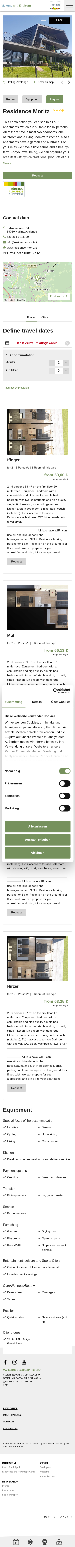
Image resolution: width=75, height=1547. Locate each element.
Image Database (12, 1415)
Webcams (44, 1472)
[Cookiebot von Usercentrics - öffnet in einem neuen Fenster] (53, 690)
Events (5, 1486)
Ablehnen (37, 852)
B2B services (10, 1428)
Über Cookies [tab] (60, 701)
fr (70, 1517)
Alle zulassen (37, 826)
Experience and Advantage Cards (18, 1472)
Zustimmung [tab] (13, 701)
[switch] (64, 783)
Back (59, 20)
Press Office (10, 1408)
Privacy (59, 1444)
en (57, 1517)
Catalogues (45, 1467)
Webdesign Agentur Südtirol (8, 1517)
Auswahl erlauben (37, 839)
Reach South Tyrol (11, 1467)
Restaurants (8, 1490)
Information (10, 1482)
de (45, 1517)
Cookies (36, 1444)
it (52, 1517)
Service (44, 1463)
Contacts (8, 1422)
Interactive (9, 1463)
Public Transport (10, 1495)
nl (64, 1517)
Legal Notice (48, 1444)
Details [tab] (37, 701)
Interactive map (47, 1476)
